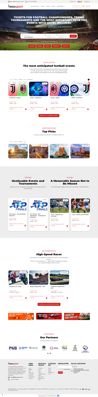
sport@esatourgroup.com (17, 1)
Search (73, 36)
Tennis (40, 46)
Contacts (73, 1)
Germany (30, 79)
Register (30, 369)
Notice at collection (43, 395)
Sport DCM (40, 376)
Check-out (61, 35)
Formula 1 (56, 46)
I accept (64, 369)
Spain (20, 79)
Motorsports (51, 372)
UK (25, 79)
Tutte (11, 79)
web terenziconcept (13, 390)
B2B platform (41, 378)
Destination (27, 35)
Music (39, 369)
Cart (30, 371)
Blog (39, 379)
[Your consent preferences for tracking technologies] (2, 394)
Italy (15, 79)
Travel (39, 372)
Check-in (49, 35)
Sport (39, 371)
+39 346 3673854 (32, 1)
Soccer (32, 46)
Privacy (30, 375)
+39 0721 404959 (14, 379)
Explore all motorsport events (49, 304)
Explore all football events (49, 115)
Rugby (48, 46)
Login (30, 368)
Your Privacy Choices (52, 395)
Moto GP (65, 46)
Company (40, 368)
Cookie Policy (32, 376)
